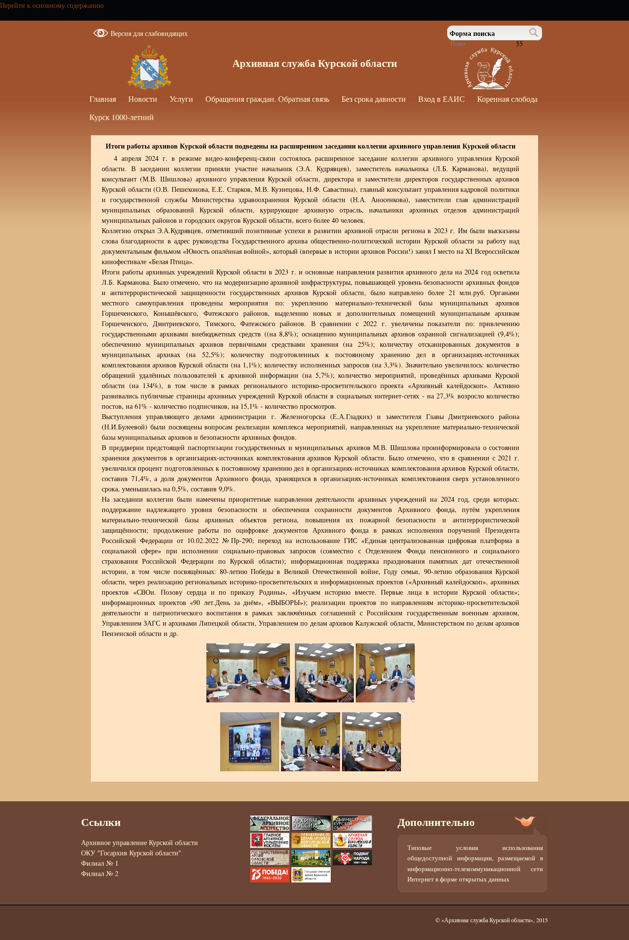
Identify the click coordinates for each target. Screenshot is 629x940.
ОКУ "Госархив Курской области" (131, 852)
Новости (142, 98)
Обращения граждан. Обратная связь (267, 98)
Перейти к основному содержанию (52, 5)
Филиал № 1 (99, 863)
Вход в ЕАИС (441, 98)
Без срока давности (374, 98)
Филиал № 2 (99, 873)
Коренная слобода (507, 98)
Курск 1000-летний (121, 117)
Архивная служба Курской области (314, 63)
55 (519, 43)
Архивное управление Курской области (139, 842)
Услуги (181, 98)
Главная (102, 98)
